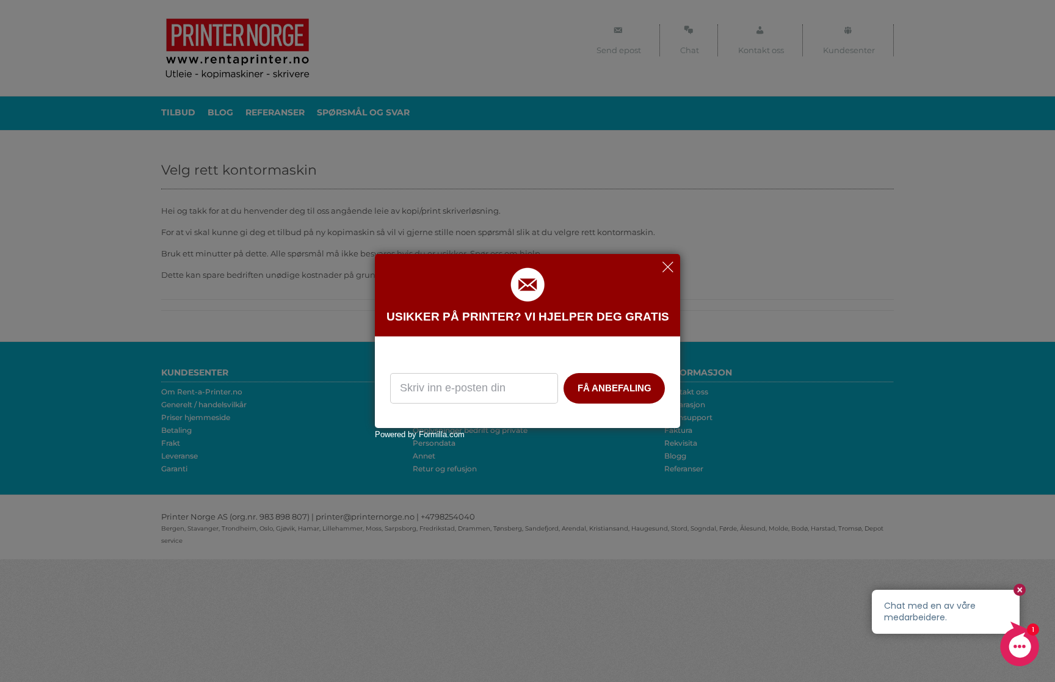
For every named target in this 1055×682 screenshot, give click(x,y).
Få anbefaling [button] (614, 388)
